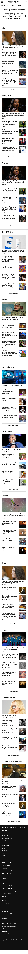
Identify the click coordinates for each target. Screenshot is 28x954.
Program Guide (6, 868)
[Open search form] (26, 2)
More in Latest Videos (13, 821)
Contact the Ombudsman (8, 934)
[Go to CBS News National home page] (14, 2)
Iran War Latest (5, 835)
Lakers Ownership (6, 840)
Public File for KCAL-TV (8, 888)
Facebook (4, 850)
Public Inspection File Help (9, 891)
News (13, 5)
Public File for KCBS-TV (8, 885)
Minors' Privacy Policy (7, 913)
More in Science (13, 557)
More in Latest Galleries (13, 755)
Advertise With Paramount (9, 923)
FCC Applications (6, 893)
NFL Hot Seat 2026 (7, 838)
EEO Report (5, 896)
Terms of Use (5, 911)
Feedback (4, 931)
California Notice (6, 906)
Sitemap (4, 878)
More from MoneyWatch (13, 156)
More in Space (13, 691)
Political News (5, 833)
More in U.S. (13, 89)
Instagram (4, 853)
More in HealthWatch (14, 293)
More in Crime (13, 623)
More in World (13, 361)
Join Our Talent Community (9, 926)
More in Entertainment (13, 425)
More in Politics (13, 225)
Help (3, 928)
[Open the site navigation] (4, 2)
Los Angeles (4, 5)
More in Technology (13, 489)
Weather (19, 5)
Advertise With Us (6, 873)
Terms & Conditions (7, 876)
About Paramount (6, 921)
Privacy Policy (5, 903)
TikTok (3, 855)
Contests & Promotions (8, 870)
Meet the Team (6, 865)
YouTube (4, 848)
